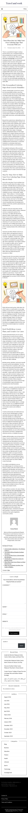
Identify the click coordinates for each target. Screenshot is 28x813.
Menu (25, 9)
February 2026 (8, 718)
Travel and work (14, 3)
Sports (6, 765)
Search (5, 641)
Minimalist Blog (9, 810)
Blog (9, 570)
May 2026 (7, 707)
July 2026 (6, 700)
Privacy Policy (4, 798)
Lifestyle (6, 762)
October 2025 (8, 732)
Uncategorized (8, 772)
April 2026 (7, 711)
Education (6, 751)
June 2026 (7, 704)
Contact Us (4, 795)
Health (6, 758)
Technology (7, 769)
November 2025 (8, 729)
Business (6, 747)
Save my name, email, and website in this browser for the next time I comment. (15, 628)
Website (5, 621)
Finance (6, 755)
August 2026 (7, 697)
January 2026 (7, 722)
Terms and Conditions (6, 802)
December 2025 (8, 725)
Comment (6, 585)
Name (4, 607)
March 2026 (7, 714)
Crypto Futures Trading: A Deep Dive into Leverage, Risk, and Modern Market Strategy (15, 673)
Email (4, 614)
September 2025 (8, 736)
